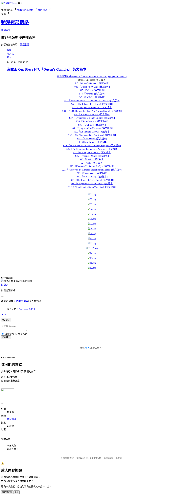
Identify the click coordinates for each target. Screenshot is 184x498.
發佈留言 (6, 337)
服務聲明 (119, 458)
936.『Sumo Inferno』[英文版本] (92, 121)
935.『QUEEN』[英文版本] (92, 125)
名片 (9, 57)
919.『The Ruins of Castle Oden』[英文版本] (92, 180)
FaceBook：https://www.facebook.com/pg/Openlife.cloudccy (99, 76)
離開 (16, 492)
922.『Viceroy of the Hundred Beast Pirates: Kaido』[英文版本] (92, 169)
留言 (26, 301)
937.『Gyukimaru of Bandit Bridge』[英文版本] (92, 118)
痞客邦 (19, 301)
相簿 (9, 50)
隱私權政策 (108, 458)
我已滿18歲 (7, 492)
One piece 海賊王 (27, 309)
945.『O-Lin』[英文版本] (92, 90)
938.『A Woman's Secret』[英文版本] (92, 114)
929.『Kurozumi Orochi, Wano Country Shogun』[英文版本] (92, 145)
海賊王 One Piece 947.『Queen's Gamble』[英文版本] (47, 69)
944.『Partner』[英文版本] (92, 93)
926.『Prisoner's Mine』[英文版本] (92, 156)
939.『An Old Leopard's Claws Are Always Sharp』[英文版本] (92, 111)
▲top (3, 314)
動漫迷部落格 (15, 22)
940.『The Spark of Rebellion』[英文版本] (92, 107)
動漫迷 (4, 284)
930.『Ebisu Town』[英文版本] (92, 142)
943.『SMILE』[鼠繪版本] (92, 97)
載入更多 (6, 320)
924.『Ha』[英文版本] (92, 163)
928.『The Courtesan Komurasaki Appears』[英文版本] (92, 149)
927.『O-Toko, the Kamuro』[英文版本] (92, 152)
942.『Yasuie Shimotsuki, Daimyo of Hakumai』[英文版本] (92, 100)
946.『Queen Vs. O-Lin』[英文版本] (92, 87)
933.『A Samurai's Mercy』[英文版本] (92, 131)
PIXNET (70, 458)
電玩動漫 (24, 44)
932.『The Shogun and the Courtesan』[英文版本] (92, 135)
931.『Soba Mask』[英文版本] (92, 138)
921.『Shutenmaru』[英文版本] (92, 173)
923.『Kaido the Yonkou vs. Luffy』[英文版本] (92, 166)
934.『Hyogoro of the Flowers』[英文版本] (92, 128)
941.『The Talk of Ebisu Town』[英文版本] (92, 104)
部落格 (10, 54)
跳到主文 (5, 30)
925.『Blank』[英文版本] (92, 159)
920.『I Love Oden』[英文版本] (92, 176)
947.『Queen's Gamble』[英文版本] (92, 83)
